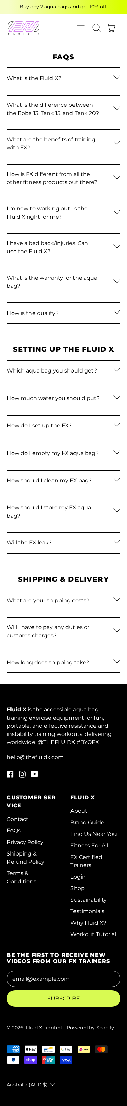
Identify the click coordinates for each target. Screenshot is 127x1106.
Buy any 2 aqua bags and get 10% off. (63, 7)
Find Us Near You (93, 834)
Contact (17, 819)
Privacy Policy (25, 842)
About (78, 811)
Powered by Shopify (90, 1028)
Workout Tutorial (93, 934)
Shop (77, 888)
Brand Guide (87, 822)
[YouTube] (34, 775)
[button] (96, 27)
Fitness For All (89, 845)
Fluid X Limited (44, 1028)
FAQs (14, 830)
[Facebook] (10, 775)
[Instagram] (22, 775)
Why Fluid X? (88, 923)
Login (78, 876)
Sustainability (88, 900)
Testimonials (87, 911)
